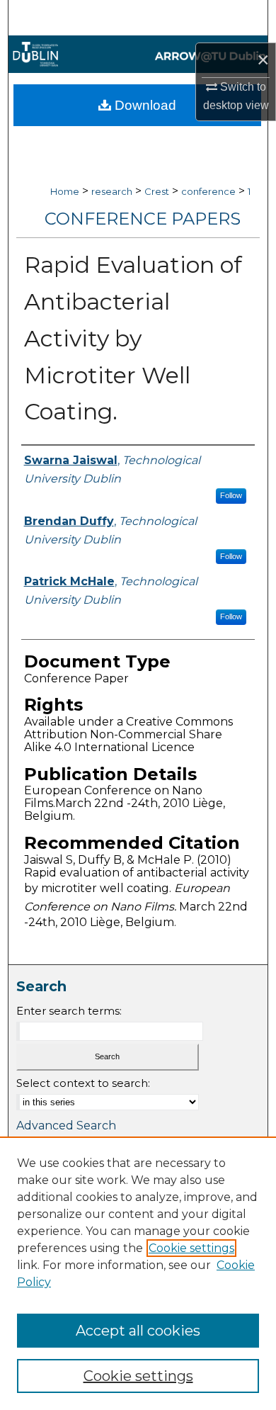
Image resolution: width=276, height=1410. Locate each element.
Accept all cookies (138, 1330)
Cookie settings (191, 1248)
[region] (138, 1273)
